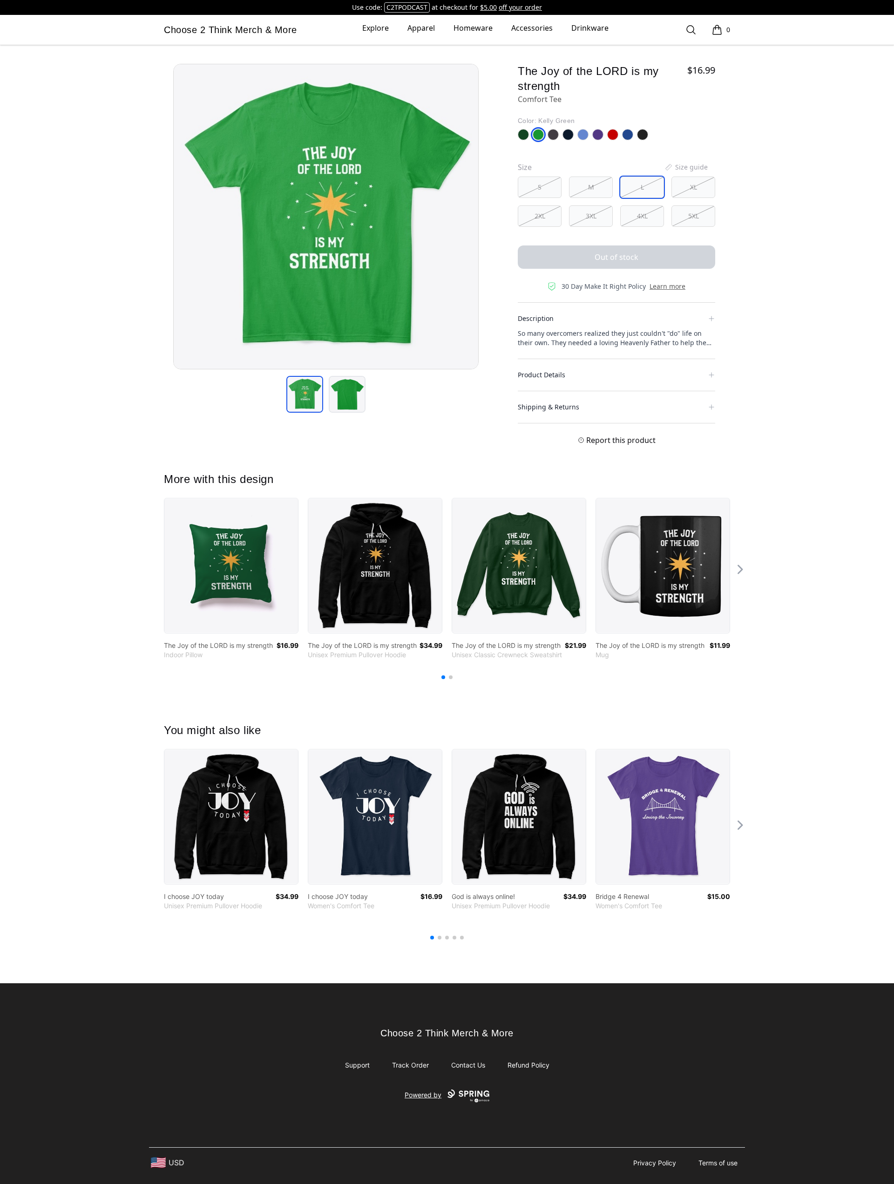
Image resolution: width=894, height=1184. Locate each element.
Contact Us (468, 1065)
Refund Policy (528, 1065)
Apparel (421, 28)
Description (536, 318)
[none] (686, 167)
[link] (231, 565)
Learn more (667, 286)
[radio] (540, 187)
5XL (693, 215)
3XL (591, 215)
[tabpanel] (326, 216)
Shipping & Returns (548, 406)
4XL (642, 215)
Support (357, 1065)
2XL (540, 215)
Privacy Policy (654, 1163)
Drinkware (590, 28)
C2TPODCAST (406, 7)
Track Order (410, 1065)
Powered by (423, 1095)
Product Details (541, 374)
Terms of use (718, 1163)
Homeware (473, 28)
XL (693, 187)
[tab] (304, 394)
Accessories (532, 28)
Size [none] (525, 167)
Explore (375, 28)
